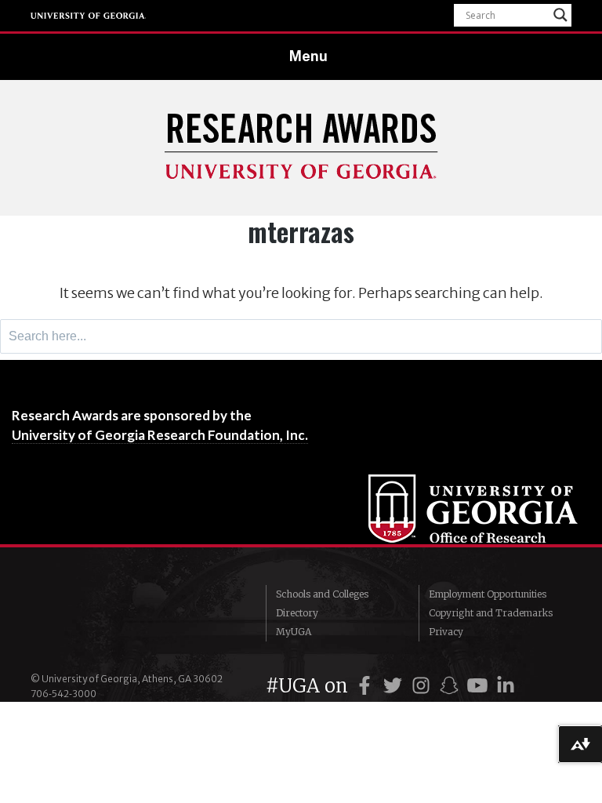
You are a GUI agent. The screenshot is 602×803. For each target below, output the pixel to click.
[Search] (585, 336)
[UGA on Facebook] (367, 686)
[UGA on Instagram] (423, 686)
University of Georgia (89, 16)
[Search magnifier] (560, 15)
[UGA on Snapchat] (451, 686)
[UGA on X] (395, 686)
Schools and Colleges (322, 594)
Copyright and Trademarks (491, 613)
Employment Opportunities (487, 594)
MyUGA (293, 632)
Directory (297, 613)
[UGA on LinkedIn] (505, 686)
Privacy (446, 632)
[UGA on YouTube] (480, 686)
